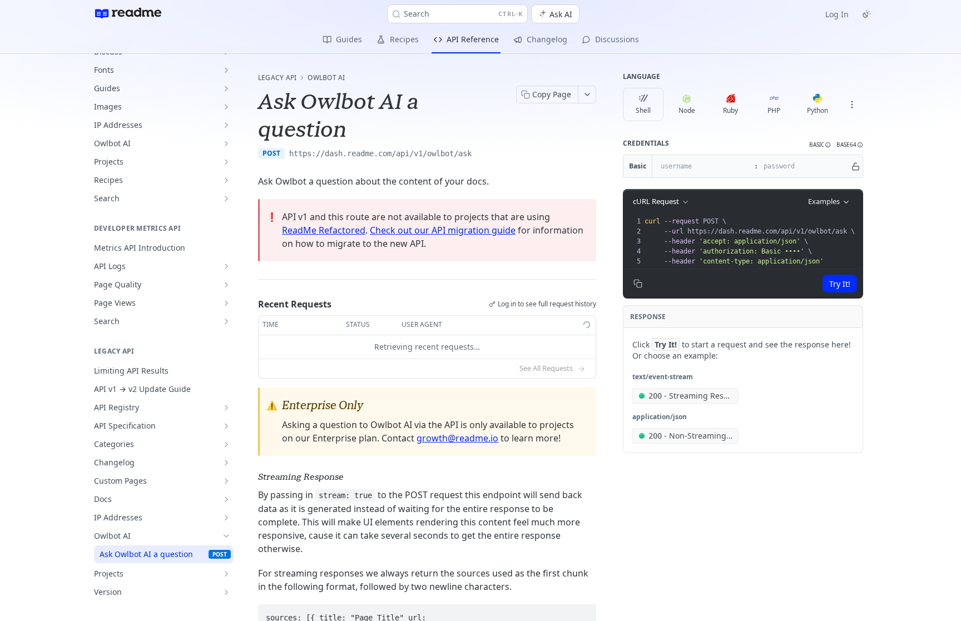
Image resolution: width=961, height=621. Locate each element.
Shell (643, 110)
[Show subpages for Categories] (226, 444)
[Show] (855, 166)
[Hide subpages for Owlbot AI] (226, 535)
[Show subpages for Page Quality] (226, 284)
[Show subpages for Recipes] (226, 180)
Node (686, 110)
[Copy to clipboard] (482, 154)
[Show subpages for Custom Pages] (226, 480)
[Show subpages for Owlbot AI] (226, 143)
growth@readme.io (457, 438)
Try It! (839, 284)
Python (817, 110)
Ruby (730, 110)
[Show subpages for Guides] (226, 88)
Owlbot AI (326, 77)
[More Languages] (852, 104)
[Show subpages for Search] (226, 198)
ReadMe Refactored (323, 230)
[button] (820, 145)
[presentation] (752, 241)
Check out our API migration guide (443, 230)
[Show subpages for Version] (226, 592)
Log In (837, 14)
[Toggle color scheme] (866, 14)
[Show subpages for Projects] (226, 161)
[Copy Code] (583, 613)
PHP (773, 110)
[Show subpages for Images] (226, 106)
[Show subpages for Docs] (226, 499)
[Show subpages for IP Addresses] (226, 125)
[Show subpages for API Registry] (226, 407)
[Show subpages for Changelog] (226, 462)
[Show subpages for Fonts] (226, 70)
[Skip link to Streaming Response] (250, 477)
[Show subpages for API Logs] (226, 266)
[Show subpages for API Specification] (226, 425)
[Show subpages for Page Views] (226, 303)
